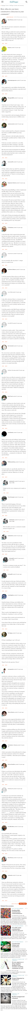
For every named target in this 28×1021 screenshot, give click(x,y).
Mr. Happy (10, 633)
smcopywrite (11, 669)
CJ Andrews (10, 227)
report (6, 43)
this (13, 482)
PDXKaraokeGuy (11, 461)
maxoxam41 (10, 161)
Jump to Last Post (10, 17)
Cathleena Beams (12, 269)
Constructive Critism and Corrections (16, 945)
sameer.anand (11, 123)
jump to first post (15, 903)
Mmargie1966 (11, 97)
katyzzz (9, 47)
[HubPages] (14, 2)
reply (3, 43)
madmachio (11, 481)
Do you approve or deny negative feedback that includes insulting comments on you (18, 965)
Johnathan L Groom (12, 745)
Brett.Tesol (10, 396)
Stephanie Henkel (12, 182)
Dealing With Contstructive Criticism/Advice (17, 912)
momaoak (10, 875)
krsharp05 (11, 558)
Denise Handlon (11, 764)
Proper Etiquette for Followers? (18, 979)
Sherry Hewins (11, 712)
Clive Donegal (11, 497)
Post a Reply (23, 903)
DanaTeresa (10, 19)
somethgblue (11, 595)
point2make (10, 432)
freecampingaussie (12, 80)
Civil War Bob (11, 826)
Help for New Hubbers (17, 908)
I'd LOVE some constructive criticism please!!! (17, 929)
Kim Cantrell (10, 345)
